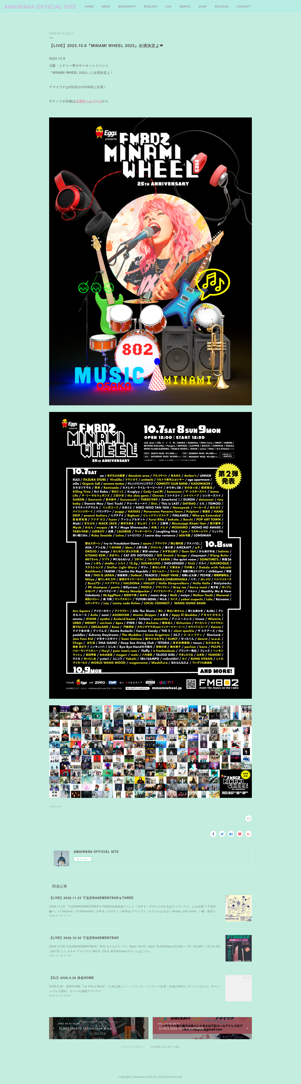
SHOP (203, 6)
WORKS (185, 6)
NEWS (106, 6)
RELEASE (222, 6)
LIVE (168, 6)
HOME (89, 6)
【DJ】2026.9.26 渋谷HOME (71, 977)
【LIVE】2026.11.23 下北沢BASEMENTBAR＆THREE (91, 897)
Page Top (150, 1064)
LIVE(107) (55, 806)
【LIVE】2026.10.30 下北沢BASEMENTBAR (84, 937)
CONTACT (244, 6)
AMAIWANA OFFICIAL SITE (40, 7)
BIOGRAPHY (127, 6)
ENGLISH (150, 6)
